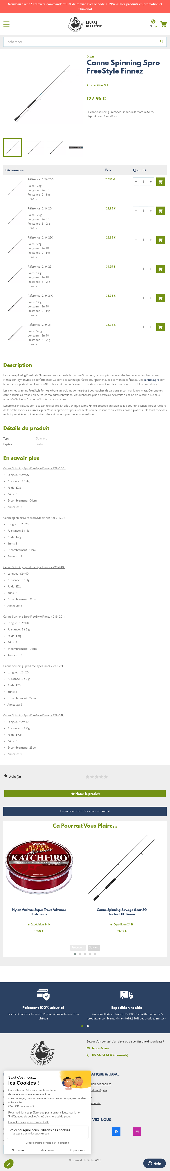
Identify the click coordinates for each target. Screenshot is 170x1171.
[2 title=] (92, 777)
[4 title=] (101, 777)
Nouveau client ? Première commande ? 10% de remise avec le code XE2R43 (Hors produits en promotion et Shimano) (85, 6)
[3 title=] (96, 777)
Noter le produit (85, 793)
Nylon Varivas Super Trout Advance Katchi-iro (39, 885)
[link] (116, 1131)
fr (151, 26)
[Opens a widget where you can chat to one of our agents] (154, 1164)
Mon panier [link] (163, 24)
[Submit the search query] (161, 41)
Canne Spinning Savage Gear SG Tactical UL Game (122, 885)
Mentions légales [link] (97, 1090)
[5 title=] (105, 777)
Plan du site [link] (94, 1103)
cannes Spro (151, 380)
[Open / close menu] (6, 24)
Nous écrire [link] (100, 1048)
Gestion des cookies (99, 1084)
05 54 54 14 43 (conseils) (110, 1055)
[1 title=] (87, 777)
